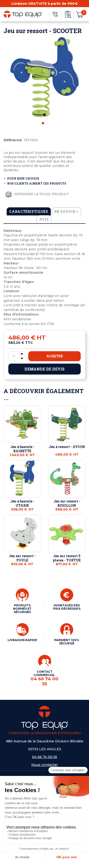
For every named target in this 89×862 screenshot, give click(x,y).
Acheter (54, 356)
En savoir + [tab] (67, 211)
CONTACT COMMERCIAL (44, 678)
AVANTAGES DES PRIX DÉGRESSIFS (66, 607)
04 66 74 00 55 (44, 757)
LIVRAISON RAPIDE (22, 640)
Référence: (13, 140)
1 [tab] (43, 123)
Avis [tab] (44, 219)
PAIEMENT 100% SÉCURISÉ (66, 641)
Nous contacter (44, 765)
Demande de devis (44, 368)
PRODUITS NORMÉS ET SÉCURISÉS (22, 609)
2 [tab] (46, 123)
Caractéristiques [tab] (28, 211)
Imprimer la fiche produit (41, 194)
